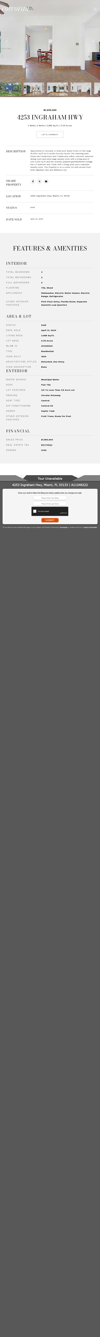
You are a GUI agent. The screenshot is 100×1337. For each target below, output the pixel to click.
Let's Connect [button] (50, 134)
